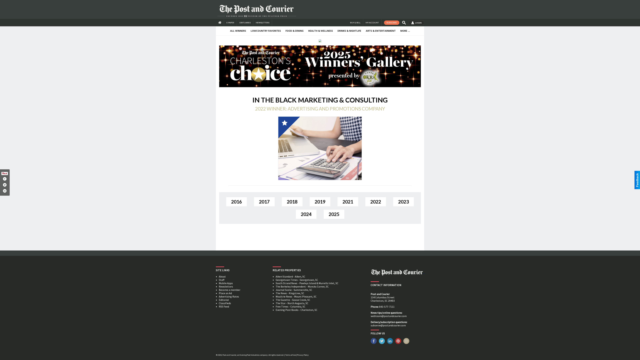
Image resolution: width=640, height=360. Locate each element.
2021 (347, 201)
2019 (320, 201)
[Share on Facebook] (4, 178)
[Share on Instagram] (4, 190)
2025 (334, 214)
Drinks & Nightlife (349, 30)
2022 (375, 201)
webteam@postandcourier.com (389, 316)
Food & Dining (295, 30)
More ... (405, 30)
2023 (403, 201)
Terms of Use (290, 355)
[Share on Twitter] (4, 184)
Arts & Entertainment (381, 30)
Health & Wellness (320, 30)
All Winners (238, 30)
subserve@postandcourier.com (388, 325)
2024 (306, 214)
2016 (236, 201)
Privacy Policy (303, 355)
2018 (292, 201)
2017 (264, 201)
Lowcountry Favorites (266, 30)
